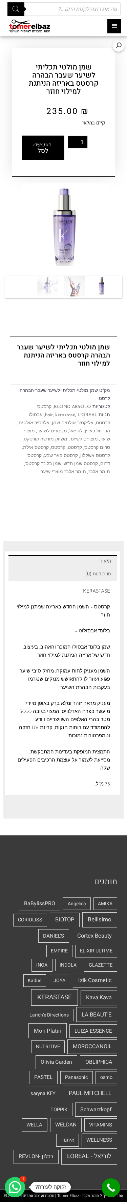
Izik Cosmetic (95, 980)
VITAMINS (100, 1124)
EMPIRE (59, 950)
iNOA (41, 965)
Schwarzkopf (96, 1110)
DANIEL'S (53, 936)
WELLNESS (99, 1140)
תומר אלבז (99, 472)
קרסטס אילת (36, 448)
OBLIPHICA (98, 1062)
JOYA (59, 980)
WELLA (34, 1124)
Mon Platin (47, 1031)
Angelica (77, 903)
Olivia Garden (56, 1062)
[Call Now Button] (111, 1187)
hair (49, 415)
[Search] (15, 9)
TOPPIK (58, 1109)
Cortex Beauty (94, 936)
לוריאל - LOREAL (89, 1156)
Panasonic (76, 1077)
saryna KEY (43, 1093)
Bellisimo (99, 919)
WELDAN (66, 1125)
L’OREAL (87, 415)
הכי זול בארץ (97, 431)
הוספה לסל (42, 147)
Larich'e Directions (49, 1015)
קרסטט (75, 448)
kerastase (65, 415)
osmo (106, 1077)
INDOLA (68, 965)
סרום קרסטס (97, 448)
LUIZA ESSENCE (93, 1031)
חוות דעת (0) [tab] (98, 573)
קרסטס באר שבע (61, 456)
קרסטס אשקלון (95, 456)
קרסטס (44, 407)
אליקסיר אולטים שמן (72, 423)
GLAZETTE (100, 965)
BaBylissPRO (39, 903)
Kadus (34, 980)
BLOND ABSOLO (72, 407)
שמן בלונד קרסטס (43, 464)
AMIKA (105, 903)
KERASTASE (54, 997)
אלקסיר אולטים (34, 423)
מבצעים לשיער (52, 431)
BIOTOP (64, 920)
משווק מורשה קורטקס (45, 439)
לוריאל (75, 431)
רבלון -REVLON (36, 1156)
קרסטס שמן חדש (81, 464)
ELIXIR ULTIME (96, 950)
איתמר (67, 1140)
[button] (118, 45)
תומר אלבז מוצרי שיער (63, 472)
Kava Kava (99, 998)
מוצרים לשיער (84, 439)
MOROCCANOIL (92, 1046)
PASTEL (43, 1077)
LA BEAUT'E (97, 1014)
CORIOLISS (30, 919)
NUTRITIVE (48, 1046)
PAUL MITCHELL (90, 1093)
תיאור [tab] (105, 561)
